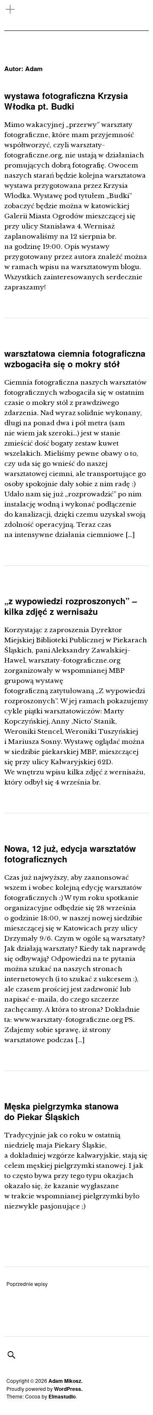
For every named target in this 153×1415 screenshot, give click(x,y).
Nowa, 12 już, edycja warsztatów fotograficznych (70, 853)
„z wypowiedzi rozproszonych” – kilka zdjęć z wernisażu (70, 606)
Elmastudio (62, 1396)
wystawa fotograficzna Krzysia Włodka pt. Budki (66, 100)
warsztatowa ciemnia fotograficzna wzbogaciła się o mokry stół (74, 358)
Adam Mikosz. (65, 1381)
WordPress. (68, 1389)
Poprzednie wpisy (27, 1283)
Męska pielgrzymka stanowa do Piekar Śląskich (61, 1111)
